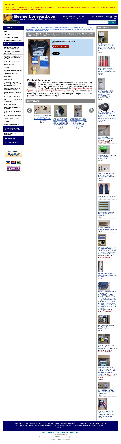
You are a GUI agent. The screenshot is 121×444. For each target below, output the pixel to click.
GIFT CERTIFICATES (11, 142)
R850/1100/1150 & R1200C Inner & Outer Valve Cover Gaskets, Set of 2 (106, 391)
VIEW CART (115, 17)
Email (107, 17)
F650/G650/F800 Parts (66, 27)
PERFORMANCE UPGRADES (13, 70)
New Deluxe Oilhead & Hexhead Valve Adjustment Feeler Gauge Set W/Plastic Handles (106, 70)
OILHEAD (7, 34)
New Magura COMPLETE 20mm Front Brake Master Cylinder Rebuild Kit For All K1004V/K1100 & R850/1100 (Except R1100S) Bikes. (78, 122)
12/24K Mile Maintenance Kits (83, 27)
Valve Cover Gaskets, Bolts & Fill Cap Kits (13, 100)
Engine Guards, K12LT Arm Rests (12, 112)
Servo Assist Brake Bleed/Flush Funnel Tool (105, 138)
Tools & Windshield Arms (12, 61)
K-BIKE (6, 31)
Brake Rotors (8, 79)
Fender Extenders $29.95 (11, 124)
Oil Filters (51, 423)
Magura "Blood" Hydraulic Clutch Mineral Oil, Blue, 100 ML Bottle (107, 275)
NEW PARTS (8, 44)
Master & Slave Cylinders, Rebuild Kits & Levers (12, 88)
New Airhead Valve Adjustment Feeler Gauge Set (107, 228)
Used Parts (8, 28)
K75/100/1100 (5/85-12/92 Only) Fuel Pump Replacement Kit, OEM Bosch (107, 346)
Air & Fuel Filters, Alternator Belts (12, 93)
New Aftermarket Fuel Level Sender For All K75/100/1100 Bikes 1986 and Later (43, 118)
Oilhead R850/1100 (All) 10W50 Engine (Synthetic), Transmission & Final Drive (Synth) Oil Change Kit (106, 413)
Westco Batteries (9, 64)
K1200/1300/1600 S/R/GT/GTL (13, 40)
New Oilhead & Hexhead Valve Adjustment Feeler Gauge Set (106, 213)
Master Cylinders (29, 423)
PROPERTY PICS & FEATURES (10, 134)
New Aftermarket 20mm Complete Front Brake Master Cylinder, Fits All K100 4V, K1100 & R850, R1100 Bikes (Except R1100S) (60, 122)
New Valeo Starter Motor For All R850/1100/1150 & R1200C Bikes (107, 157)
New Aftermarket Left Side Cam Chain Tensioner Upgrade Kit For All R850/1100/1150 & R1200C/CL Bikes (106, 94)
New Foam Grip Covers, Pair (107, 196)
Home (92, 17)
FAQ (58, 432)
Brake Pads (7, 76)
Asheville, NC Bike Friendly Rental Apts (13, 129)
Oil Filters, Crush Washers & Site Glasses (12, 52)
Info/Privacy (99, 17)
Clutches (6, 67)
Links (44, 432)
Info (67, 432)
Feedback (52, 432)
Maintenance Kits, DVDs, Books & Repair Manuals (11, 48)
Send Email (74, 432)
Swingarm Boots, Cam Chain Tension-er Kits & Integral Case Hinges (13, 57)
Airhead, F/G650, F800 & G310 (13, 116)
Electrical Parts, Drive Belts (12, 97)
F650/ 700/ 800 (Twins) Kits (34, 29)
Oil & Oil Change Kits (10, 73)
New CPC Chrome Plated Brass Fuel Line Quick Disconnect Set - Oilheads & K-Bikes (107, 176)
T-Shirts (6, 121)
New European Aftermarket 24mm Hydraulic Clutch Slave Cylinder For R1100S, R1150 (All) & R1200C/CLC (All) (107, 47)
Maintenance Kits (41, 423)
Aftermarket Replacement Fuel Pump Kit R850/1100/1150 (106, 327)
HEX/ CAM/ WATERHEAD (11, 37)
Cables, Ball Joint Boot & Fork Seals (11, 107)
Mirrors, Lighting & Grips (11, 118)
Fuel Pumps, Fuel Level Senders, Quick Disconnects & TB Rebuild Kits (13, 84)
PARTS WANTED (9, 138)
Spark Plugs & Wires (10, 104)
